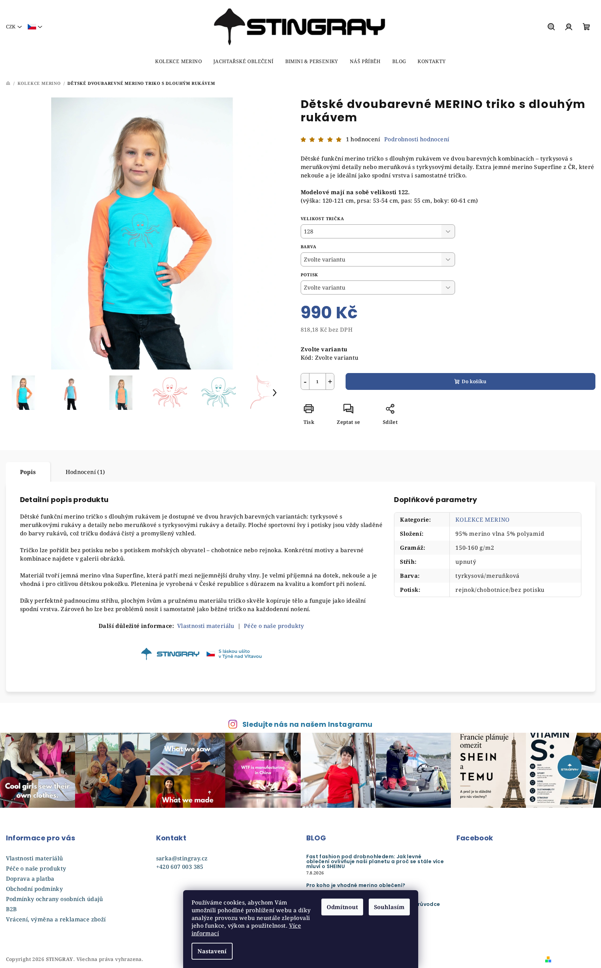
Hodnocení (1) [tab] (85, 472)
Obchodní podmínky (34, 889)
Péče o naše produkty (36, 868)
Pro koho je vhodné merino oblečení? (356, 885)
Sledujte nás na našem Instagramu (307, 724)
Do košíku (474, 381)
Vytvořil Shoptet (574, 958)
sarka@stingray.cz (182, 858)
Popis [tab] (28, 472)
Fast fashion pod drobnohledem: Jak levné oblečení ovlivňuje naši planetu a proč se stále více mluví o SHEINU (375, 861)
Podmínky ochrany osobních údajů (54, 899)
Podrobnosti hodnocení (416, 139)
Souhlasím (389, 907)
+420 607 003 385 (179, 867)
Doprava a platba (30, 878)
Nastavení (212, 951)
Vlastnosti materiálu (205, 626)
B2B (11, 909)
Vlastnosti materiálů (34, 858)
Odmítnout (342, 907)
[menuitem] (178, 61)
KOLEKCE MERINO (482, 519)
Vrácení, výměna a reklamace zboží (56, 919)
